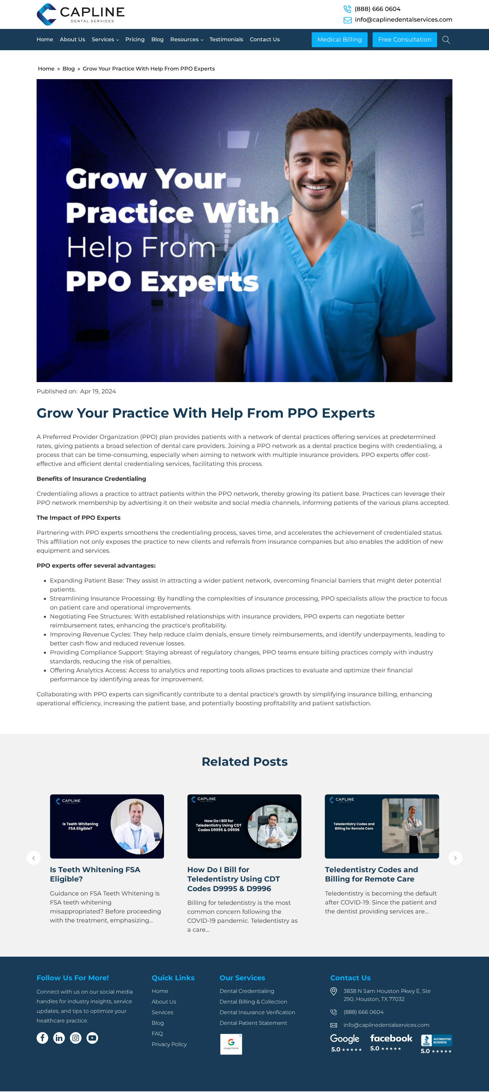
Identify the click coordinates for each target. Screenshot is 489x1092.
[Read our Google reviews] (346, 1053)
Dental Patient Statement (253, 1032)
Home (45, 39)
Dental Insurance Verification (257, 1022)
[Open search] (446, 40)
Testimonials (226, 39)
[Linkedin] (59, 1047)
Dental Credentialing (247, 1001)
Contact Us (265, 39)
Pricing (135, 39)
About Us (72, 39)
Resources (184, 39)
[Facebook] (42, 1047)
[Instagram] (76, 1047)
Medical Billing (339, 39)
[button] (34, 863)
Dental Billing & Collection (253, 1011)
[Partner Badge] (231, 1063)
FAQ (157, 1043)
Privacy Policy (169, 1054)
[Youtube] (92, 1047)
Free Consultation (404, 39)
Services (103, 39)
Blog (157, 39)
